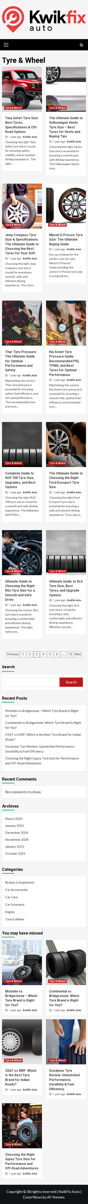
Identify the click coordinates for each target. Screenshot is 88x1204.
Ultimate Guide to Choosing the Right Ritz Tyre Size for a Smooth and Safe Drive (20, 590)
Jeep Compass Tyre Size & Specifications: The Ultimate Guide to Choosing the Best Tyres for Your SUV (22, 244)
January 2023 (14, 846)
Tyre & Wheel (13, 107)
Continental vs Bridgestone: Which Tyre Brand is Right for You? (43, 725)
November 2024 (16, 839)
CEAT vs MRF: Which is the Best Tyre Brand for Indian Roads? (43, 736)
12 (70, 654)
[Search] (81, 45)
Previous (12, 654)
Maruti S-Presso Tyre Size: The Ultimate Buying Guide (66, 239)
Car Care (11, 897)
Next (78, 654)
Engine (10, 912)
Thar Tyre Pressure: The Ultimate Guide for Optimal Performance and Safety (21, 361)
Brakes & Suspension (19, 882)
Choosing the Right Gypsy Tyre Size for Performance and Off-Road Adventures (42, 760)
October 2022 (15, 853)
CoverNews (32, 1197)
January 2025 (14, 825)
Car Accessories (16, 890)
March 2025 (14, 818)
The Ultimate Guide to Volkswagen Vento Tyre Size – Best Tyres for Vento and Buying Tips (66, 127)
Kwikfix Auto (30, 137)
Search (8, 666)
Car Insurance (14, 904)
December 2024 (16, 832)
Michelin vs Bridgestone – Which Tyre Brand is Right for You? (41, 713)
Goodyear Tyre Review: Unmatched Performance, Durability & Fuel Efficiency (40, 748)
